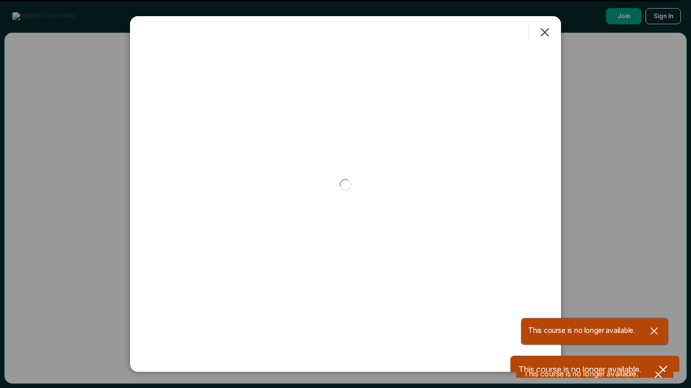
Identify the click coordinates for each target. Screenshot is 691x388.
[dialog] (345, 194)
